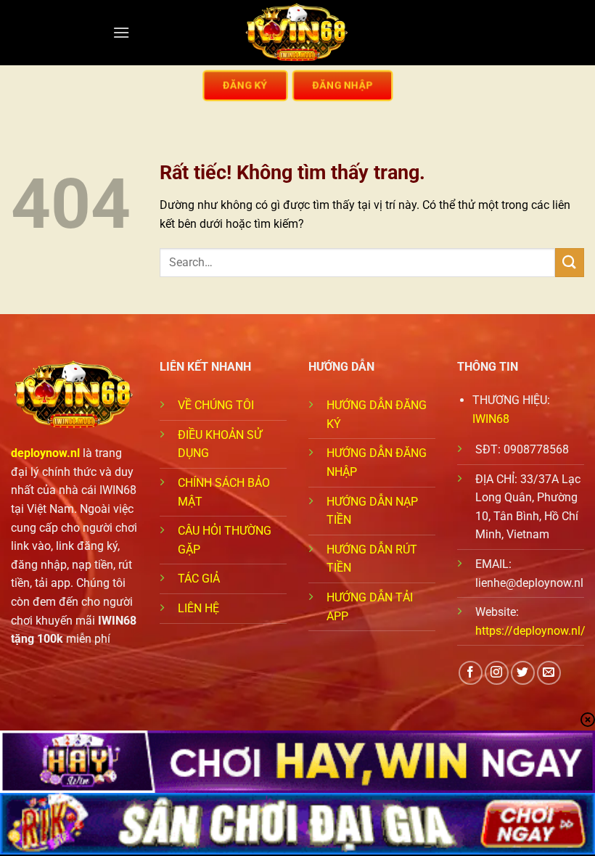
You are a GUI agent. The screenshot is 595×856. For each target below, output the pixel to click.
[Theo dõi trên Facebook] (471, 673)
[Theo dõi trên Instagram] (497, 673)
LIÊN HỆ (198, 608)
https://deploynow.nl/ (530, 631)
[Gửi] (569, 262)
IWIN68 (490, 419)
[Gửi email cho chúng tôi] (549, 673)
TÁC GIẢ (199, 578)
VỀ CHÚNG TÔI (216, 405)
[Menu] (121, 32)
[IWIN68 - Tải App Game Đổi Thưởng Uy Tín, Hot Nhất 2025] (297, 33)
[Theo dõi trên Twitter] (523, 673)
